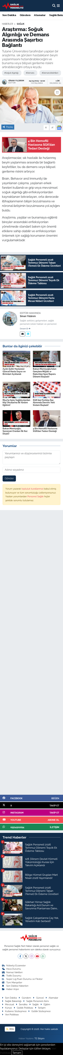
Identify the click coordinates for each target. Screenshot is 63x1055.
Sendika (23, 1004)
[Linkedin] (28, 334)
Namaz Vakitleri (14, 972)
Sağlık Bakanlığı (13, 1001)
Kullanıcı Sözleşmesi (15, 1011)
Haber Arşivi (12, 989)
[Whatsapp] (42, 956)
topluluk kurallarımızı (33, 488)
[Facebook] (20, 956)
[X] (25, 956)
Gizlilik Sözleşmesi (40, 1011)
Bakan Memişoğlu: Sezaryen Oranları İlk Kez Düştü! (15, 431)
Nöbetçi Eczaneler (16, 965)
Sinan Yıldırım (28, 316)
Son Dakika (9, 15)
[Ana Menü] (58, 5)
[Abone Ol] (59, 127)
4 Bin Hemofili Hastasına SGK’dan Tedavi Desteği (45, 429)
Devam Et (24, 329)
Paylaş (9, 127)
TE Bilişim (39, 1038)
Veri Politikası (12, 1014)
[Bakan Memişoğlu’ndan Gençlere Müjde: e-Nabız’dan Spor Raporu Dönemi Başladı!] (47, 358)
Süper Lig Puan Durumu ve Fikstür (24, 979)
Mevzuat (9, 1004)
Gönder (9, 478)
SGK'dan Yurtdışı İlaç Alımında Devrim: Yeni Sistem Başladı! (44, 402)
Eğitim (47, 1004)
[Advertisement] (31, 653)
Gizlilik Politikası (25, 1007)
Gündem (25, 15)
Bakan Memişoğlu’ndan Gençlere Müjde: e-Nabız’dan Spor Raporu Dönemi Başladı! (44, 373)
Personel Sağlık (35, 496)
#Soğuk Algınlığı (11, 73)
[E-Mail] (22, 334)
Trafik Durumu (13, 975)
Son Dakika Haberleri (17, 985)
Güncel (40, 997)
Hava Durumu (13, 969)
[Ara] (54, 5)
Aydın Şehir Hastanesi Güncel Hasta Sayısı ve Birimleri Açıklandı (14, 371)
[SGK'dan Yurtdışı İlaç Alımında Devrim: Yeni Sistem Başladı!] (47, 389)
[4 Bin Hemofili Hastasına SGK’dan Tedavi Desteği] (47, 418)
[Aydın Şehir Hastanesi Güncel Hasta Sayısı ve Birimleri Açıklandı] (16, 358)
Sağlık (20, 24)
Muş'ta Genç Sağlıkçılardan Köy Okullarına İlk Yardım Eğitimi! (16, 402)
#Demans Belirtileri (50, 73)
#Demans (30, 73)
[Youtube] (37, 956)
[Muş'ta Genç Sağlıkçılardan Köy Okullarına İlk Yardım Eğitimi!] (16, 389)
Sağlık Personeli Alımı (37, 1001)
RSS (11, 1029)
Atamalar (40, 15)
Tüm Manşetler (14, 982)
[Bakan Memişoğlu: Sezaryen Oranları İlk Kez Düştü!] (16, 418)
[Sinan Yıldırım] (10, 318)
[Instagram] (31, 956)
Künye (8, 1007)
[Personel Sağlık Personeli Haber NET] (13, 6)
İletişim (42, 1007)
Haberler (7, 24)
